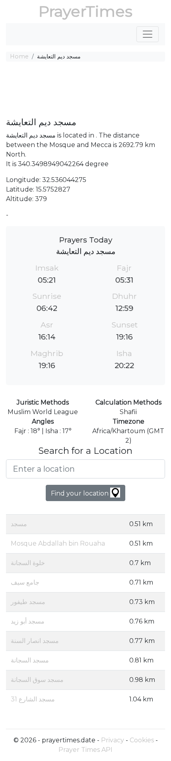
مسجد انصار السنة (35, 641)
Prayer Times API (85, 749)
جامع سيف (25, 582)
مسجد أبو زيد (28, 621)
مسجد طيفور (28, 602)
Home (19, 56)
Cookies (142, 740)
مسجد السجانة (30, 660)
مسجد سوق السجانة (37, 680)
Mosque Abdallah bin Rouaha (58, 543)
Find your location (80, 493)
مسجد (19, 524)
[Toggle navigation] (147, 34)
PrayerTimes (85, 11)
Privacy (112, 740)
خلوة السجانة (28, 563)
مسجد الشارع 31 (33, 699)
